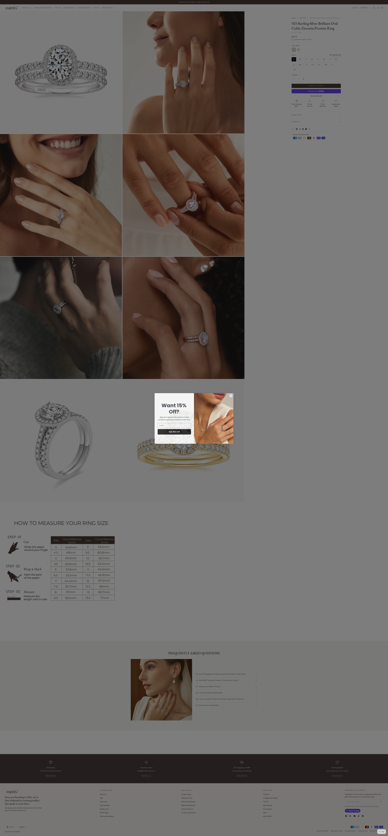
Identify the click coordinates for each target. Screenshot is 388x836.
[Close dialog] (231, 395)
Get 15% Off (174, 431)
